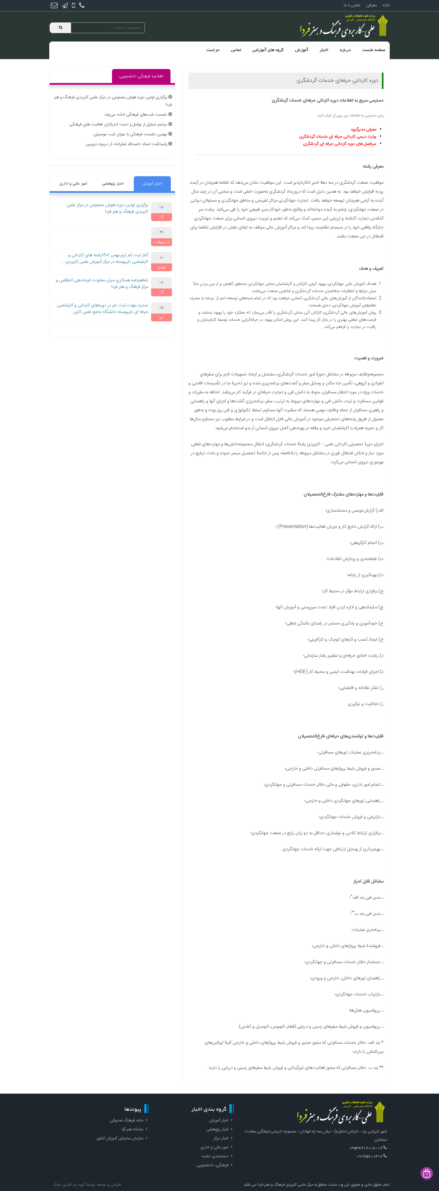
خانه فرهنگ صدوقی (126, 1120)
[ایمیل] (54, 6)
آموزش (301, 50)
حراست (213, 50)
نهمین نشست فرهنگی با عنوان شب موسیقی (130, 134)
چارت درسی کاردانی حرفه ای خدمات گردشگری (337, 136)
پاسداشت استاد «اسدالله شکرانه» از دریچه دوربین (126, 144)
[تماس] (82, 6)
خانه (386, 5)
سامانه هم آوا (132, 1129)
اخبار (324, 50)
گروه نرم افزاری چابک (69, 1184)
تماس (236, 50)
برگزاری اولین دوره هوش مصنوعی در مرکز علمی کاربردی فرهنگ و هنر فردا (107, 208)
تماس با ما (352, 5)
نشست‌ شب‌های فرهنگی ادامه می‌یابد (135, 114)
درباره (345, 50)
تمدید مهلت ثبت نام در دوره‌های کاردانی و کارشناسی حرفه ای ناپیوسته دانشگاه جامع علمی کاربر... (102, 309)
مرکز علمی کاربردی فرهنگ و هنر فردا (284, 1184)
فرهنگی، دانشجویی (212, 1165)
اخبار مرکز (221, 1138)
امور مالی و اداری (73, 183)
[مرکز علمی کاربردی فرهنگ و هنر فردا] (345, 26)
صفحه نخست (373, 50)
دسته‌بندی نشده (215, 1156)
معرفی (371, 5)
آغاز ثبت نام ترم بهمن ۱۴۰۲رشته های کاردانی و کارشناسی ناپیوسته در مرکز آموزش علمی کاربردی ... (104, 258)
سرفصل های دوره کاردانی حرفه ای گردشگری (339, 144)
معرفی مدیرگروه (363, 129)
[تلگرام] (65, 6)
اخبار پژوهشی (113, 183)
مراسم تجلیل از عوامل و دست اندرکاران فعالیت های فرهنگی (118, 124)
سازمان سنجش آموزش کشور (119, 1138)
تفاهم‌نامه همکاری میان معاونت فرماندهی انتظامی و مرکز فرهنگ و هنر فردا (102, 284)
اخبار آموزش (152, 183)
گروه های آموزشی (268, 50)
